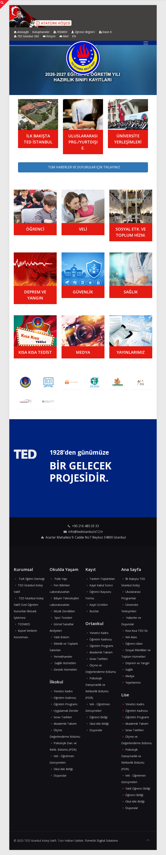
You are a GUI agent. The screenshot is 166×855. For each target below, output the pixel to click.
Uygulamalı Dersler (66, 711)
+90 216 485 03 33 (85, 526)
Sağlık (129, 669)
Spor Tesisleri (63, 618)
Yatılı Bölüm (61, 637)
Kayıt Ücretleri (98, 605)
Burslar (94, 611)
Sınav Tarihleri (63, 717)
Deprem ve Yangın (137, 663)
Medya (129, 676)
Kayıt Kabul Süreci (101, 585)
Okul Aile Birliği (63, 769)
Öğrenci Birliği (98, 717)
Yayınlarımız (133, 682)
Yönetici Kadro (63, 691)
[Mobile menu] (145, 42)
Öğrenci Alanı (134, 644)
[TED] (25, 382)
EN (74, 36)
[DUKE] (25, 401)
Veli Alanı (131, 637)
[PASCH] (140, 382)
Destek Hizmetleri (65, 669)
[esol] (48, 401)
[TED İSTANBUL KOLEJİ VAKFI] (83, 58)
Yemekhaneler (63, 656)
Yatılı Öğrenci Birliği (137, 788)
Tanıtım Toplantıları (102, 579)
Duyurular (60, 775)
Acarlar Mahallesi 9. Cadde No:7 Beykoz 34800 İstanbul (86, 537)
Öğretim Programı (65, 704)
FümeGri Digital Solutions (101, 840)
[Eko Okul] (71, 382)
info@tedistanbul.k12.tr (85, 532)
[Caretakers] (117, 382)
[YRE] (94, 382)
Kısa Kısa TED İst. (136, 631)
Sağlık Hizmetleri (65, 663)
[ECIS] (48, 382)
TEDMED (24, 624)
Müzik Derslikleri (64, 611)
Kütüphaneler (41, 32)
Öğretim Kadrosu (65, 698)
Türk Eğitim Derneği (32, 579)
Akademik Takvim (65, 724)
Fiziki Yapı (60, 579)
